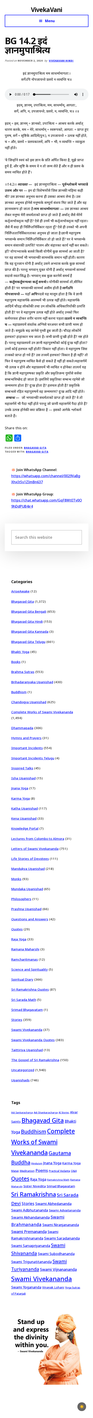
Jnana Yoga (19, 788)
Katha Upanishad (24, 808)
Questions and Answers (29, 919)
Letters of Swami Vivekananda (35, 848)
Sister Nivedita (34, 1186)
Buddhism (19, 692)
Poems (41, 1170)
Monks (16, 879)
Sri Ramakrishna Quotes (30, 989)
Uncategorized (22, 1070)
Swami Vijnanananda (58, 1269)
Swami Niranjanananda (60, 1225)
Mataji (15, 1171)
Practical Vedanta (59, 1171)
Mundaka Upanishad (27, 889)
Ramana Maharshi (25, 949)
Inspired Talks (22, 768)
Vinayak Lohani (53, 1287)
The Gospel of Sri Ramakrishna (35, 1060)
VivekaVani (46, 9)
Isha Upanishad (23, 778)
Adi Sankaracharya (22, 1112)
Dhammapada (22, 728)
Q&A (74, 1171)
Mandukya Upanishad (28, 868)
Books (16, 661)
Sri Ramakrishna (33, 1194)
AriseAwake (20, 591)
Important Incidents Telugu (32, 758)
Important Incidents (27, 748)
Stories (16, 1019)
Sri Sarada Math (23, 999)
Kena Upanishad (24, 818)
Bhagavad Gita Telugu (28, 641)
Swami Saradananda (62, 1238)
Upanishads (20, 1080)
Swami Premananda (29, 1231)
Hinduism (36, 1163)
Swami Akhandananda (30, 1217)
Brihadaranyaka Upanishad (32, 682)
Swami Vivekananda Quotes (33, 1040)
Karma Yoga (20, 798)
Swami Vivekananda (26, 1029)
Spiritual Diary (22, 979)
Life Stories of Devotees (30, 858)
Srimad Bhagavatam (27, 1009)
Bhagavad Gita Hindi (27, 621)
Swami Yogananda (26, 1287)
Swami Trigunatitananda (31, 1261)
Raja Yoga (18, 939)
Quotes (17, 929)
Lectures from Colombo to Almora (37, 838)
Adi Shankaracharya (46, 1112)
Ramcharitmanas (24, 959)
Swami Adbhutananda (29, 1210)
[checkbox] (81, 1406)
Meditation (27, 1171)
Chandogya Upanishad (28, 702)
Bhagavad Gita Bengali (28, 611)
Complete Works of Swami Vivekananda (42, 712)
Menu (50, 20)
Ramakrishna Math (58, 1179)
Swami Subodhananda (56, 1253)
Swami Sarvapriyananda (30, 1245)
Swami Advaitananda (65, 1210)
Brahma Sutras (22, 672)
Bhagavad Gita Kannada (29, 631)
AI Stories (64, 1112)
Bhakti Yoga (20, 651)
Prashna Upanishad (26, 909)
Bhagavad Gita (35, 447)
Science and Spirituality (29, 969)
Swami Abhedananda (53, 1203)
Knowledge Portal (24, 828)
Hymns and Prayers (26, 738)
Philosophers (21, 899)
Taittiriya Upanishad (27, 1050)
